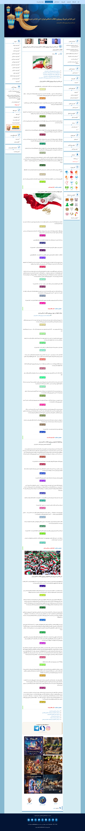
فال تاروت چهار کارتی (15, 59)
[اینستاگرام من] (46, 819)
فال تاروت (69, 2)
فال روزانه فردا (16, 151)
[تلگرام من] (53, 819)
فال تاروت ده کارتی (15, 70)
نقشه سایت (37, 827)
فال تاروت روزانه (16, 45)
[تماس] (42, 819)
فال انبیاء (76, 82)
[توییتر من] (39, 819)
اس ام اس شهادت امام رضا (73, 56)
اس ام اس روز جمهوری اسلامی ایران (53, 714)
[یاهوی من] (56, 819)
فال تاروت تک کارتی (15, 54)
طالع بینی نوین (16, 142)
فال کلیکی (76, 139)
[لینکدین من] (28, 819)
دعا (77, 130)
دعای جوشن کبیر (75, 127)
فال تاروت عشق (16, 73)
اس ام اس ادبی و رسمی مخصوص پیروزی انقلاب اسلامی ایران (49, 78)
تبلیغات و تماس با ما (40, 2)
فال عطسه (17, 139)
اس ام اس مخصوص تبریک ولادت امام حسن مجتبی (51, 719)
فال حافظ (74, 2)
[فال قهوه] (52, 765)
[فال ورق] (33, 784)
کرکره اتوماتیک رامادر (15, 102)
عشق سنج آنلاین (75, 149)
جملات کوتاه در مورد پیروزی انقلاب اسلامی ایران (51, 74)
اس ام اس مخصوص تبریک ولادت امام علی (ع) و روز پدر (72, 46)
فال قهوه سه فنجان (74, 95)
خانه (78, 2)
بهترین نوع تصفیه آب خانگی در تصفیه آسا (14, 91)
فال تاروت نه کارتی (15, 67)
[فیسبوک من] (49, 819)
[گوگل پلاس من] (35, 819)
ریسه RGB (76, 159)
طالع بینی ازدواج (75, 117)
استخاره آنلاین (56, 2)
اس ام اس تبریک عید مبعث (55, 718)
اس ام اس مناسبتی (49, 2)
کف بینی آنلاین (75, 107)
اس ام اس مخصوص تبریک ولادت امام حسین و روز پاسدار (72, 50)
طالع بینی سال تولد (74, 218)
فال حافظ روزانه (16, 117)
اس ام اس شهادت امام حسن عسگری (73, 62)
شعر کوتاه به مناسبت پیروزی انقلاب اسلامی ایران (51, 73)
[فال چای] (52, 784)
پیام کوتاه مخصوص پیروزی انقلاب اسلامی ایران (52, 76)
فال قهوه (76, 92)
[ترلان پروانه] (42, 41)
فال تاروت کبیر (16, 48)
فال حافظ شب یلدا (16, 120)
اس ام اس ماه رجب (74, 59)
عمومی (54, 808)
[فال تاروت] (52, 746)
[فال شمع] (33, 765)
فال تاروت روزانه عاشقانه (14, 76)
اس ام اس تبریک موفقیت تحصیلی (72, 53)
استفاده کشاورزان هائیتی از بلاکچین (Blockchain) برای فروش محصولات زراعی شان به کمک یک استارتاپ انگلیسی (13, 97)
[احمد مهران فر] (56, 41)
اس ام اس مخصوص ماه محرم (55, 711)
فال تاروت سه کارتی (15, 56)
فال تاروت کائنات (16, 51)
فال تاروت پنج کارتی (15, 62)
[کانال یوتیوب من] (32, 819)
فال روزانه (63, 2)
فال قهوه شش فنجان (74, 98)
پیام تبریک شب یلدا (15, 123)
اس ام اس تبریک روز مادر (55, 716)
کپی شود (42, 89)
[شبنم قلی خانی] (29, 41)
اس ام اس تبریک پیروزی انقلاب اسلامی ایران (52, 71)
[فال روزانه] (33, 746)
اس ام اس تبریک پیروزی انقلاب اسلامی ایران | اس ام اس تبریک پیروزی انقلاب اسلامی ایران (41, 19)
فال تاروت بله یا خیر (15, 79)
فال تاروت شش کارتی (15, 65)
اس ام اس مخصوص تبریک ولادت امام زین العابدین (51, 713)
